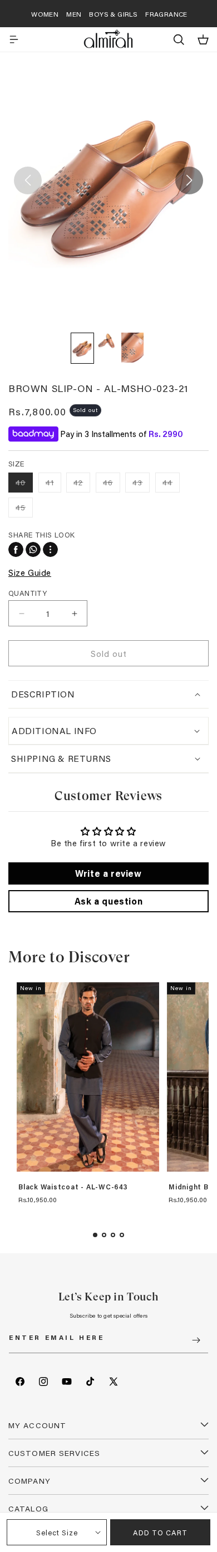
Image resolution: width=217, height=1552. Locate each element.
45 (24, 509)
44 (171, 484)
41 (53, 484)
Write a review (108, 873)
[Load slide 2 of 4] (104, 1234)
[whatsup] (33, 549)
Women (44, 13)
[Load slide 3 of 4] (112, 1234)
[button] (14, 39)
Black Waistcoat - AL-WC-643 (73, 1187)
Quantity (27, 593)
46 (111, 484)
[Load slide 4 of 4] (121, 1234)
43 (141, 484)
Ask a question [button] (108, 901)
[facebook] (15, 549)
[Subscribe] (196, 1340)
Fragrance (166, 13)
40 (24, 484)
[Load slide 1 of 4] (95, 1234)
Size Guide (29, 572)
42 (81, 484)
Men (73, 13)
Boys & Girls (113, 13)
